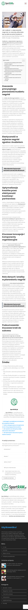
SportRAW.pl (16, 36)
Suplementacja (7, 600)
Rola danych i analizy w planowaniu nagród (13, 75)
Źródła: (6, 80)
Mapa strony (6, 553)
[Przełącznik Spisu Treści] (22, 60)
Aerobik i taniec (7, 588)
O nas (4, 547)
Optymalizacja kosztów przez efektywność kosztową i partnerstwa (13, 69)
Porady (8, 38)
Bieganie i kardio (8, 591)
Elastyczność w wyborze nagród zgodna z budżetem (14, 66)
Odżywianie (6, 597)
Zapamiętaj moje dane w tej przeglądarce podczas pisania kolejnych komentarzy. (13, 472)
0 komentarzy (15, 38)
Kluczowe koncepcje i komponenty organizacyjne (13, 72)
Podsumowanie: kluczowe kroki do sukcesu (13, 78)
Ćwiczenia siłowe (8, 594)
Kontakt (5, 550)
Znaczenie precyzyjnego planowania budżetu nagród (13, 63)
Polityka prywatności (9, 556)
